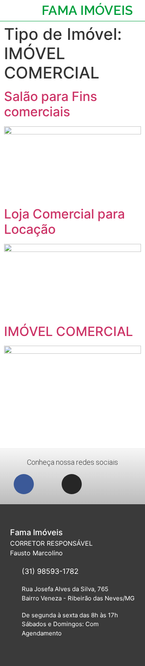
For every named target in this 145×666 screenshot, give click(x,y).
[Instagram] (72, 484)
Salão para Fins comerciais (50, 104)
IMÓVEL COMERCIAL (68, 331)
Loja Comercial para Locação (64, 221)
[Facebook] (24, 484)
